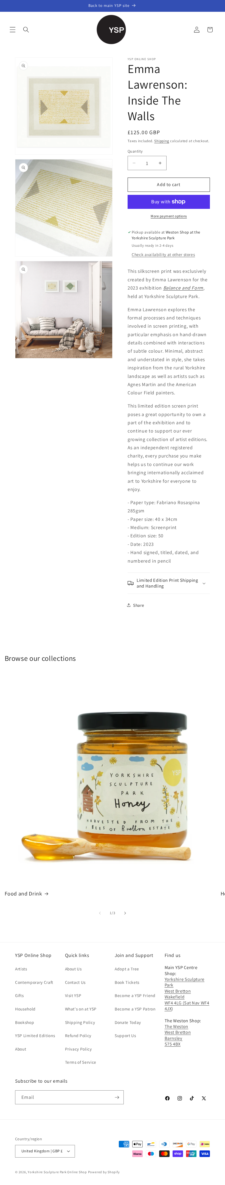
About (20, 1049)
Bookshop (24, 1022)
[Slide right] (125, 913)
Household (25, 1009)
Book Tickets (127, 982)
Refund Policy (78, 1035)
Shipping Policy (80, 1022)
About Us (73, 968)
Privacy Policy (78, 1049)
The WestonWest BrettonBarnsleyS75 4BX (178, 1035)
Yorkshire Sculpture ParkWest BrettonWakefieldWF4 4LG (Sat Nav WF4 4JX (187, 994)
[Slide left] (100, 913)
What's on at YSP (81, 1009)
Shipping (161, 141)
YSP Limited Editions (35, 1035)
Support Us (125, 1035)
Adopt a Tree (127, 968)
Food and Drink (23, 893)
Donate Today (128, 1022)
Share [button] (138, 605)
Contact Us (75, 982)
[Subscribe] (116, 1097)
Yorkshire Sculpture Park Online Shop (57, 1172)
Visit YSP (73, 995)
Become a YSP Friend (135, 995)
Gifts (19, 995)
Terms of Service (81, 1062)
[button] (12, 29)
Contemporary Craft (34, 982)
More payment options (169, 216)
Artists (21, 968)
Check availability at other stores (163, 254)
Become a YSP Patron (135, 1009)
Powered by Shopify (104, 1172)
